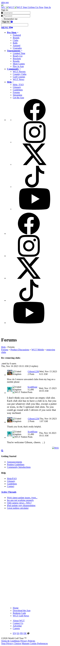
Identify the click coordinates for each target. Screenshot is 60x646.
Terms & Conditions (10, 641)
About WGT (19, 620)
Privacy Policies (27, 641)
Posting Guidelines (15, 464)
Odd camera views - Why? (19, 503)
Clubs (15, 40)
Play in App (18, 66)
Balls (15, 43)
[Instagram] (35, 142)
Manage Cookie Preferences (35, 643)
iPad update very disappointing (21, 505)
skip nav (5, 2)
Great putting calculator (18, 508)
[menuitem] (33, 40)
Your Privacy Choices (11, 643)
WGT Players (19, 71)
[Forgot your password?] (12, 21)
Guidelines (18, 90)
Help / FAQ (18, 84)
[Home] (12, 7)
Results (16, 61)
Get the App (18, 97)
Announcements (14, 462)
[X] (35, 164)
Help (3, 347)
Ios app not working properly (20, 500)
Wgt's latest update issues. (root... (22, 497)
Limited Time (19, 53)
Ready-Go (17, 56)
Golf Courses (19, 77)
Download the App (21, 610)
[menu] (33, 154)
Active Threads (8, 492)
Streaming (17, 95)
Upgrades (17, 48)
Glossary (17, 87)
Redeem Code (19, 613)
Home (15, 608)
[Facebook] (35, 120)
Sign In (47, 7)
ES (18, 633)
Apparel (16, 45)
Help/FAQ (12, 478)
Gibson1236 (33, 371)
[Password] (2, 15)
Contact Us (18, 623)
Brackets (17, 58)
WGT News (18, 79)
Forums (16, 92)
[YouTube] (35, 209)
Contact (10, 486)
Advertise (17, 626)
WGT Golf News (21, 615)
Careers (16, 628)
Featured (17, 35)
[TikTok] (35, 186)
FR (21, 633)
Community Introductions (19, 467)
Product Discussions (19, 349)
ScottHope (32, 387)
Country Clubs (19, 74)
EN (14, 633)
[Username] (2, 12)
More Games (19, 64)
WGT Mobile (37, 349)
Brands (16, 37)
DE (25, 633)
